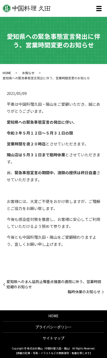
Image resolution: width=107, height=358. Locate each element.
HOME (7, 73)
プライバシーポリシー (53, 326)
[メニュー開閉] (99, 8)
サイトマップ (53, 338)
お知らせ (28, 73)
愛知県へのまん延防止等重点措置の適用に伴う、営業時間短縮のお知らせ (53, 284)
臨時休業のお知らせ (84, 291)
